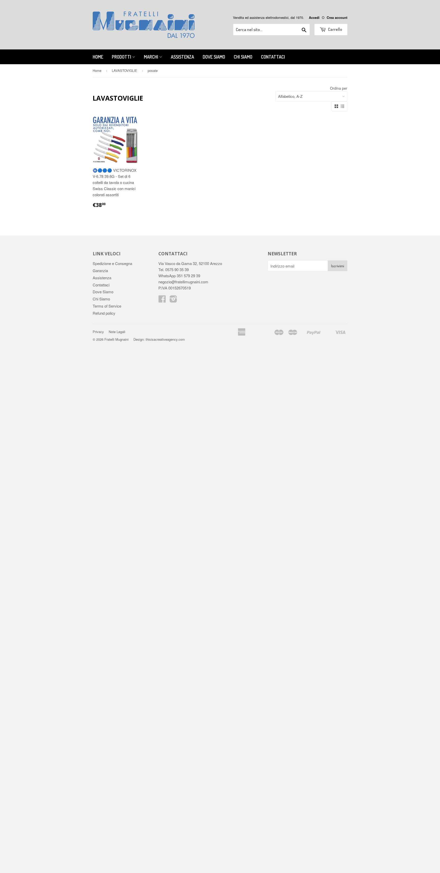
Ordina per (338, 88)
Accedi (314, 17)
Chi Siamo (243, 57)
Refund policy (104, 313)
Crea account (337, 17)
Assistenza (182, 57)
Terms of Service (107, 306)
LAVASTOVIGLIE (124, 70)
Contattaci (273, 57)
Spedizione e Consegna (112, 263)
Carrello (334, 29)
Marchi (151, 57)
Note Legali (117, 331)
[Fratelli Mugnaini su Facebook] (162, 300)
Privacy (98, 331)
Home (98, 57)
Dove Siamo (214, 57)
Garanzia (100, 270)
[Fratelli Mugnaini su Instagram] (173, 300)
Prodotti (122, 57)
